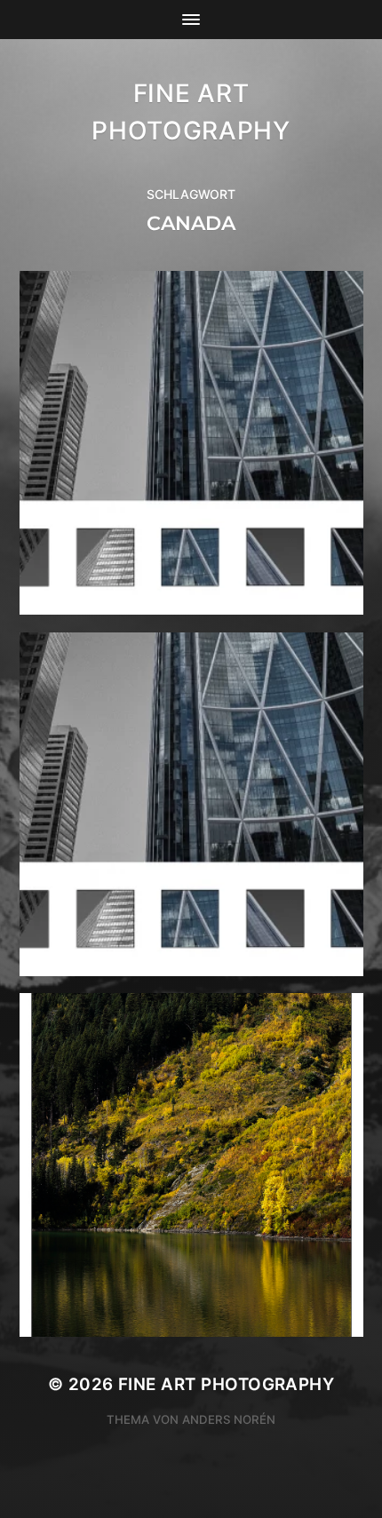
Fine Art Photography (226, 1384)
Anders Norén (228, 1419)
